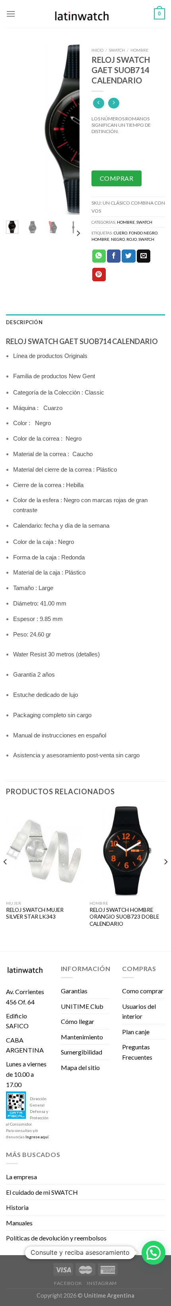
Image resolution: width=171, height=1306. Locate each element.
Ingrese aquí (37, 1136)
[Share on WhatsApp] (99, 256)
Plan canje (136, 1031)
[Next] (68, 129)
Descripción (24, 322)
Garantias (74, 990)
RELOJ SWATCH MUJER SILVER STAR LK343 (35, 913)
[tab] (85, 322)
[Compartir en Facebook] (113, 256)
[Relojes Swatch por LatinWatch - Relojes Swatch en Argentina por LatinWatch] (85, 14)
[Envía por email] (143, 256)
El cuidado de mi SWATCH (42, 1192)
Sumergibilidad (81, 1052)
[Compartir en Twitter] (128, 256)
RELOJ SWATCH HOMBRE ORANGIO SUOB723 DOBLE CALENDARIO (124, 917)
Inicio (97, 50)
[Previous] (17, 129)
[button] (153, 1253)
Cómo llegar (77, 1021)
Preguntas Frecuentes (137, 1052)
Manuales (19, 1223)
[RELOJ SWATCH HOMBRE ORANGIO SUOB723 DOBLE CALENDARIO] (127, 851)
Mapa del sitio (80, 1067)
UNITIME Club (82, 1006)
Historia (17, 1207)
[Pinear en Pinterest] (99, 274)
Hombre (139, 50)
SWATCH (146, 239)
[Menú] (11, 13)
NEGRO (118, 239)
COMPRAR (116, 178)
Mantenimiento (82, 1037)
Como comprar (142, 990)
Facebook (68, 1283)
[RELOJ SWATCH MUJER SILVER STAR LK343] (44, 851)
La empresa (21, 1176)
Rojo (131, 239)
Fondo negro (143, 232)
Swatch (117, 50)
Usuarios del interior (139, 1011)
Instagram (102, 1283)
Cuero (120, 232)
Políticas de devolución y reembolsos (56, 1238)
